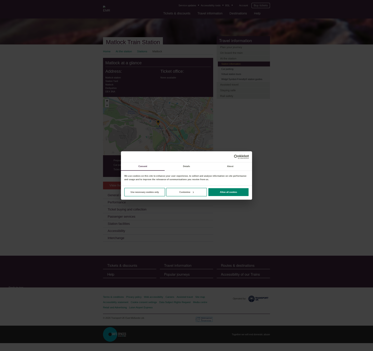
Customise (184, 192)
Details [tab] (186, 166)
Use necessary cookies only (145, 192)
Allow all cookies (228, 192)
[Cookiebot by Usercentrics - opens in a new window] (236, 157)
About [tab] (230, 166)
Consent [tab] (142, 166)
